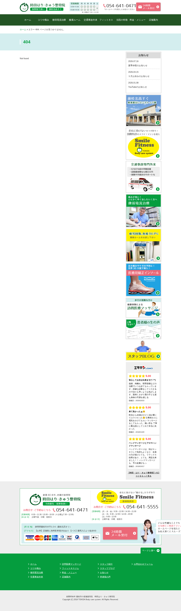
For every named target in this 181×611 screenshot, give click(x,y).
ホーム (27, 20)
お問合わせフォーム (143, 564)
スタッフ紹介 (106, 564)
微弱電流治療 (59, 20)
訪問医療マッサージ (71, 564)
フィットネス (106, 20)
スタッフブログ (107, 568)
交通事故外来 (90, 20)
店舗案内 (153, 20)
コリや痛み (43, 20)
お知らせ (104, 572)
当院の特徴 (122, 20)
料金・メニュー (138, 20)
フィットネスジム (70, 568)
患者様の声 (105, 577)
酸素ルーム (74, 20)
